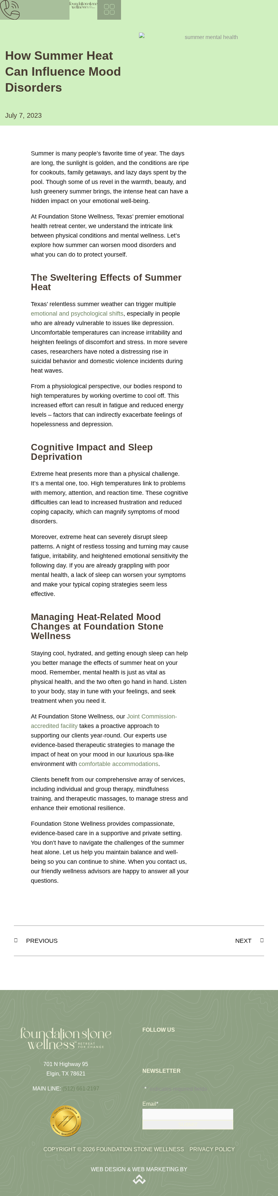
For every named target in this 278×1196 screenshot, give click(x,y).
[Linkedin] (183, 1043)
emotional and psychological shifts (77, 313)
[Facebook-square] (147, 1043)
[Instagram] (159, 1043)
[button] (109, 10)
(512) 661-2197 (80, 1088)
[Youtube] (171, 1043)
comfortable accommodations (118, 764)
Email (150, 1104)
